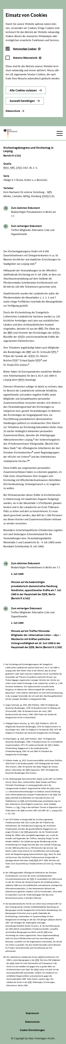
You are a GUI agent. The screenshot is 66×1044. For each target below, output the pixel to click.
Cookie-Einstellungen (32, 1030)
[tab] (27, 48)
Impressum (32, 1013)
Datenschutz (13, 111)
